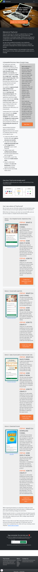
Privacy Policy (22, 571)
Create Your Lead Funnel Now (26, 345)
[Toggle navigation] (34, 1)
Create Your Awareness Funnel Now (26, 281)
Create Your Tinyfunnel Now (18, 22)
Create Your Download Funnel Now (26, 499)
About (18, 565)
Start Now (26, 124)
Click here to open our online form (27, 561)
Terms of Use (16, 571)
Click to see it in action (13, 525)
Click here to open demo (11, 247)
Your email (13, 540)
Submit (22, 542)
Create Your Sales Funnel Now (26, 417)
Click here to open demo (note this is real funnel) (11, 454)
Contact (18, 564)
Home (18, 561)
